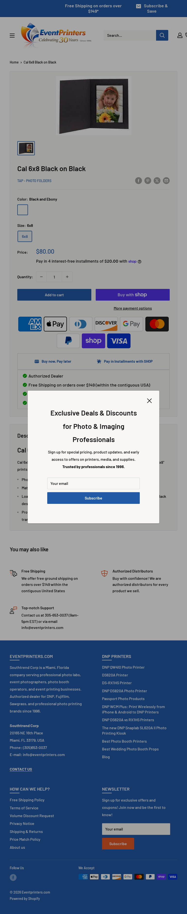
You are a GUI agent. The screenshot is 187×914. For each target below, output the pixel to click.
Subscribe (93, 498)
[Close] (149, 400)
